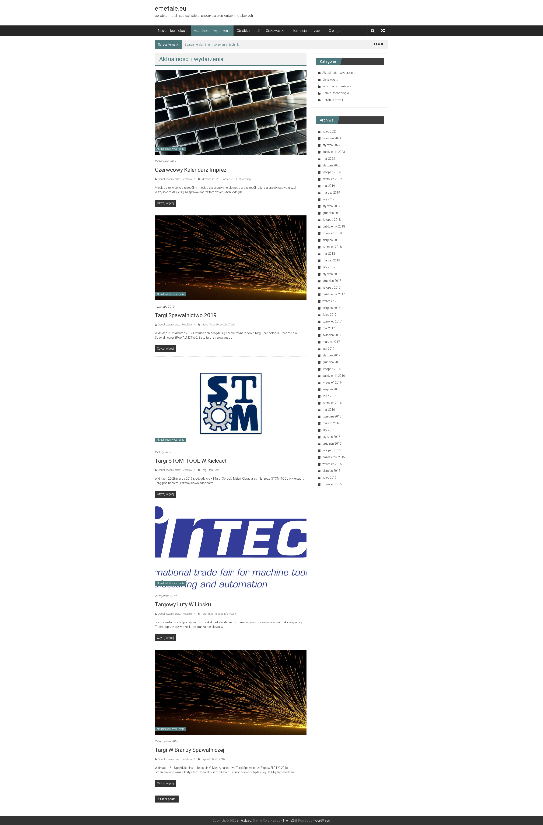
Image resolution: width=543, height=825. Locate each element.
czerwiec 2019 (332, 179)
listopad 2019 (331, 172)
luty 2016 (328, 430)
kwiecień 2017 (331, 335)
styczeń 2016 (331, 436)
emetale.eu (170, 8)
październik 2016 (333, 375)
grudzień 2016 (331, 362)
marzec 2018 (331, 260)
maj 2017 (328, 328)
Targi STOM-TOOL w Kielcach (191, 461)
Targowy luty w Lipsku (183, 604)
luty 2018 (328, 267)
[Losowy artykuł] (383, 30)
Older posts (167, 799)
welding (246, 179)
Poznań (226, 179)
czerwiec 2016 (332, 403)
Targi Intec (207, 613)
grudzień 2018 (331, 213)
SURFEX (236, 179)
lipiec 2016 (329, 396)
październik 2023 (333, 152)
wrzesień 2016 (332, 382)
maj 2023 (328, 158)
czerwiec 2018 (332, 246)
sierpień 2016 (331, 389)
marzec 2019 (331, 192)
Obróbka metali (248, 31)
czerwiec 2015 (332, 484)
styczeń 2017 (331, 355)
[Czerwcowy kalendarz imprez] (230, 112)
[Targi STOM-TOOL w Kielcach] (230, 403)
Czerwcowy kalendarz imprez (191, 170)
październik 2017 (333, 294)
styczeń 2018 (331, 274)
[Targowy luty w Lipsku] (230, 547)
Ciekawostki (275, 31)
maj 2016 (328, 409)
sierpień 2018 (331, 240)
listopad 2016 (331, 369)
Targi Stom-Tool (210, 470)
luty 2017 (328, 348)
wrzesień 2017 (332, 301)
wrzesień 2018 (332, 233)
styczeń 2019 (331, 206)
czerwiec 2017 (332, 321)
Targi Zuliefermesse (225, 613)
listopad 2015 (331, 450)
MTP (218, 179)
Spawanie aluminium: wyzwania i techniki (212, 44)
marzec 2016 (331, 423)
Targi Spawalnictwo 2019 (186, 315)
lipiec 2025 (329, 131)
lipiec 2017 (329, 314)
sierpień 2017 (331, 308)
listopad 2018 (331, 219)
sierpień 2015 (331, 470)
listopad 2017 (331, 287)
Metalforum (208, 179)
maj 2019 (328, 185)
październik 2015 (333, 457)
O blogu (334, 31)
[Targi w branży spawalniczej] (230, 692)
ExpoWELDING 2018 (213, 759)
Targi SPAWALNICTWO (222, 324)
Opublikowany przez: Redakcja (175, 179)
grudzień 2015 (331, 443)
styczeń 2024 (331, 145)
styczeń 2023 (331, 165)
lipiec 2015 (329, 477)
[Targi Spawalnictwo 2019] (230, 257)
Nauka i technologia (173, 31)
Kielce (205, 324)
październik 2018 (333, 226)
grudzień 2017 (331, 280)
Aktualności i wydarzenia (212, 31)
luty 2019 (328, 199)
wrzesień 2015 (332, 464)
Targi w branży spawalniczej (189, 750)
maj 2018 (328, 253)
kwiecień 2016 (331, 416)
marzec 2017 (331, 341)
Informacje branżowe (306, 31)
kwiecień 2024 (331, 138)
